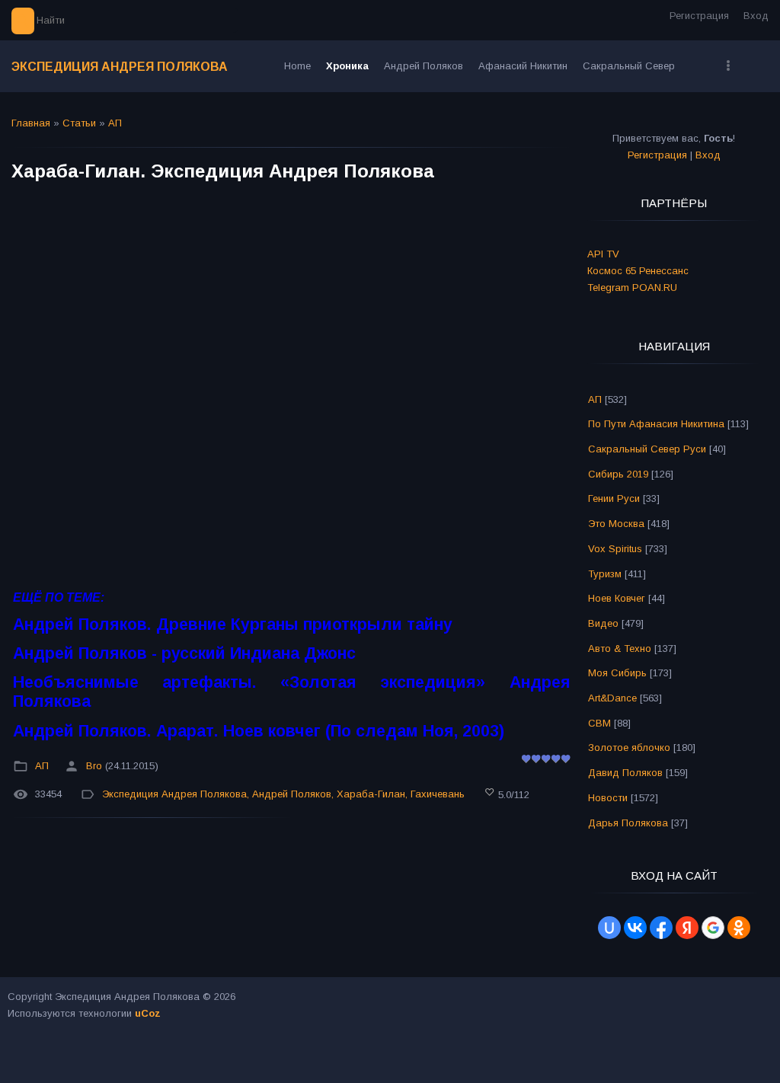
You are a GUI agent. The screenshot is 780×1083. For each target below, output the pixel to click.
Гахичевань (438, 794)
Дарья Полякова (628, 823)
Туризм (605, 574)
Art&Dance (612, 698)
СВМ (599, 723)
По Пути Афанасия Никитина (656, 424)
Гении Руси (614, 498)
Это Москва (616, 523)
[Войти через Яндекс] (687, 927)
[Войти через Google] (713, 927)
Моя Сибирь (617, 673)
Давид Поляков (625, 772)
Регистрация (699, 15)
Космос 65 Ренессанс (638, 270)
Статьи (79, 123)
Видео (603, 623)
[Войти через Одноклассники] (738, 927)
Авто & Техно (619, 648)
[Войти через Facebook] (661, 927)
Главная (30, 123)
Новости (608, 797)
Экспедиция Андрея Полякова (119, 66)
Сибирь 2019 (618, 474)
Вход (756, 15)
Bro (94, 766)
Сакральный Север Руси (647, 449)
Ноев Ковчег (616, 598)
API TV (603, 254)
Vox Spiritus (615, 548)
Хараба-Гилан (371, 794)
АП (115, 123)
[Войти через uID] (609, 927)
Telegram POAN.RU (632, 287)
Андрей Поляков (291, 794)
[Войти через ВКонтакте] (635, 927)
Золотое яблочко (629, 747)
